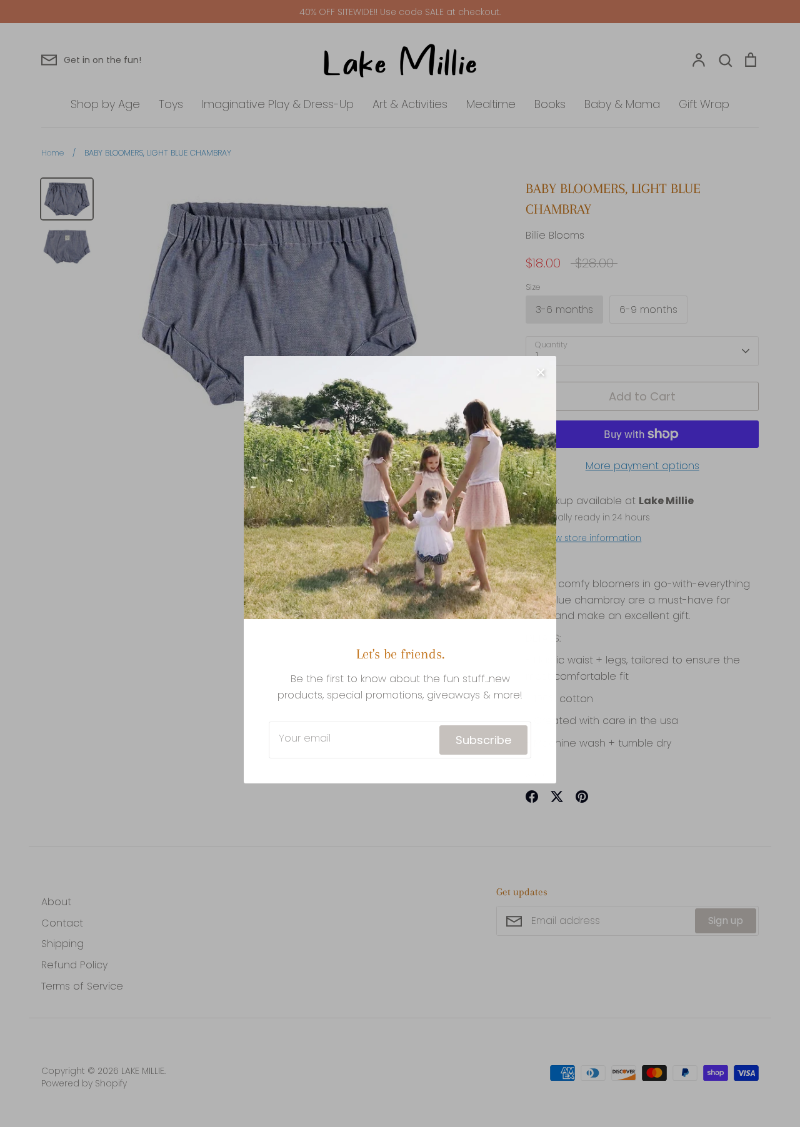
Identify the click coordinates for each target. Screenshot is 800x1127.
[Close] (540, 365)
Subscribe (483, 734)
